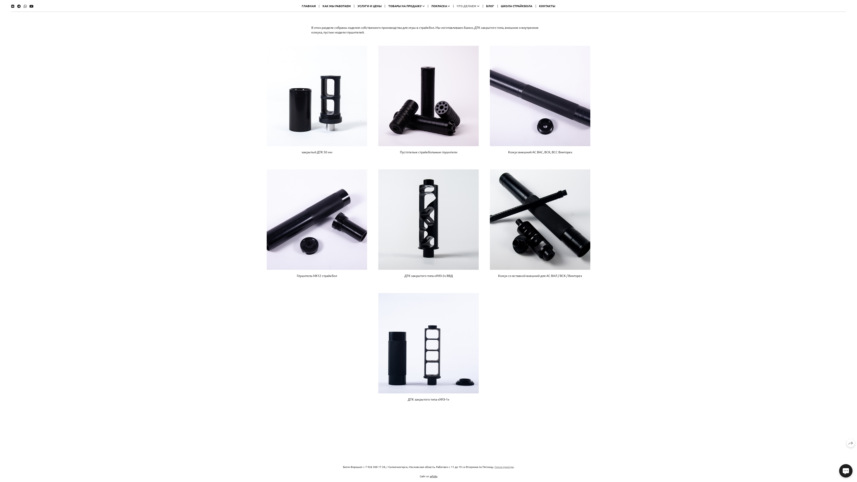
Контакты (547, 6)
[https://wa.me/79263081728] (25, 6)
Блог (490, 6)
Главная (309, 6)
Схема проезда (504, 467)
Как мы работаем (336, 6)
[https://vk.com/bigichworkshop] (12, 6)
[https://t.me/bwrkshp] (19, 6)
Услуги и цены (370, 6)
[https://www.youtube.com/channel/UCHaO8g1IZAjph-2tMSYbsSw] (31, 6)
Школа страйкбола (516, 6)
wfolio (433, 476)
